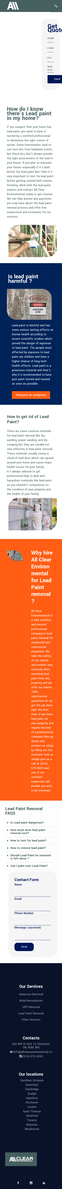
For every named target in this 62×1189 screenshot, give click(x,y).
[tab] (29, 822)
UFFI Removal (31, 1007)
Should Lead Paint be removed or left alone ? (30, 856)
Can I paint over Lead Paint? (29, 866)
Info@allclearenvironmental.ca (32, 1052)
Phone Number (24, 913)
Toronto (32, 1120)
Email (18, 899)
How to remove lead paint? (28, 848)
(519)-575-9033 (32, 1056)
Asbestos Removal (31, 994)
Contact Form (26, 880)
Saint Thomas (32, 1111)
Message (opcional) (27, 927)
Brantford (32, 1085)
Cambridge (32, 1089)
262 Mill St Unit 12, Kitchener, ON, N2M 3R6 (31, 1045)
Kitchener (32, 1102)
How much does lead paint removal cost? (27, 831)
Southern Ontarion (32, 1080)
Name (18, 885)
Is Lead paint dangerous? (27, 823)
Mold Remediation (31, 1001)
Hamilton (32, 1098)
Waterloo (32, 1125)
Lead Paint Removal (31, 1013)
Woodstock (32, 1129)
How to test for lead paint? (28, 841)
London (32, 1107)
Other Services (31, 1020)
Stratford (32, 1116)
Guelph (32, 1094)
